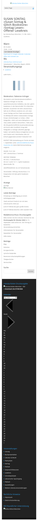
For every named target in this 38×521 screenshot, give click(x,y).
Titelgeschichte (8, 259)
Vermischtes (8, 262)
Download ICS (8, 54)
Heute (6, 314)
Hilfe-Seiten (7, 236)
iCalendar (27, 54)
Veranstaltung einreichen (12, 227)
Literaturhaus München (13, 34)
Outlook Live (15, 56)
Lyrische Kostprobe (10, 253)
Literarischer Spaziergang (13, 479)
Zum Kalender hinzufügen (11, 52)
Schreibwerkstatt (10, 476)
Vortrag (7, 464)
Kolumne (6, 247)
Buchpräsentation (11, 455)
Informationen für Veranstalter (14, 230)
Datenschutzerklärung (12, 500)
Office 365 (7, 56)
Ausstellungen (9, 485)
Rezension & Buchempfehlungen (14, 256)
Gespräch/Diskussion (12, 470)
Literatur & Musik (10, 458)
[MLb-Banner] (8, 188)
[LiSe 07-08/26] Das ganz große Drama (16, 207)
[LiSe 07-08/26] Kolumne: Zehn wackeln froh (18, 210)
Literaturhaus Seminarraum (13, 62)
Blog (5, 244)
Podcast (7, 482)
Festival (7, 467)
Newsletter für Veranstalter (12, 233)
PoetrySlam (8, 461)
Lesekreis (7, 36)
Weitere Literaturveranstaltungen (16, 488)
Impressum (8, 497)
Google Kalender (18, 54)
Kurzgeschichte (9, 250)
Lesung (7, 451)
